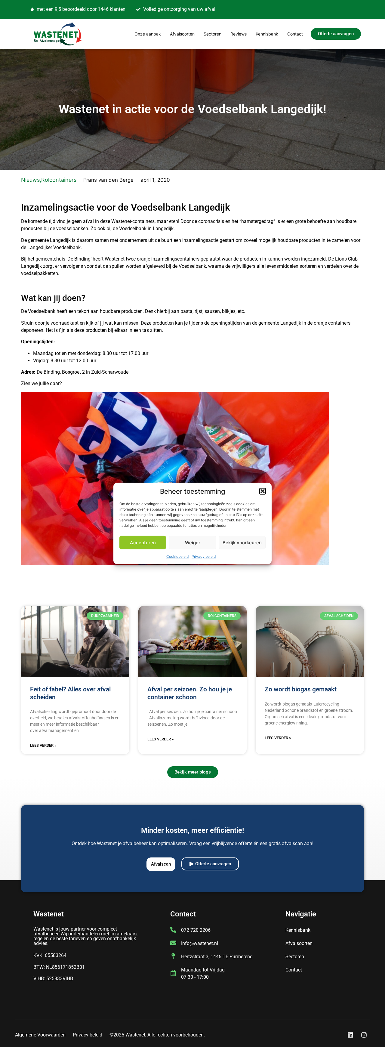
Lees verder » (43, 745)
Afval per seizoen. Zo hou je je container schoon (189, 693)
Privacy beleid (204, 556)
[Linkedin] (350, 1035)
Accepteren (143, 542)
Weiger (192, 542)
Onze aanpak (147, 33)
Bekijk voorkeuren (242, 542)
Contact (295, 33)
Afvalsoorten (182, 33)
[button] (263, 491)
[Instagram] (364, 1035)
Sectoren (212, 33)
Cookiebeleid (177, 556)
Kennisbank (267, 33)
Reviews (238, 33)
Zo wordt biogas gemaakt (301, 689)
